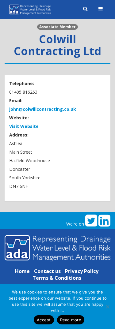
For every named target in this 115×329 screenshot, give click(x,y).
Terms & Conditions (57, 278)
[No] (107, 307)
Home (22, 271)
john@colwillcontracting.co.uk (42, 109)
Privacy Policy (81, 271)
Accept (44, 319)
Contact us (47, 271)
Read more (70, 319)
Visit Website (24, 126)
